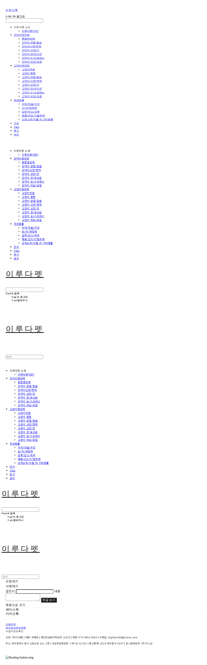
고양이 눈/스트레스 (33, 92)
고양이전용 (28, 69)
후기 (16, 130)
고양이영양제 (22, 65)
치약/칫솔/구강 (31, 104)
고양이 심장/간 (30, 85)
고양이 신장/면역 (32, 81)
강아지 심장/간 (30, 50)
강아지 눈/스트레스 (33, 58)
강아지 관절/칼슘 (32, 42)
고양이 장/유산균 (32, 88)
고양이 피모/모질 (32, 96)
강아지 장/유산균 (32, 54)
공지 (16, 134)
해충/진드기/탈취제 (33, 115)
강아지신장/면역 (31, 46)
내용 (57, 591)
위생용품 (19, 100)
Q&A (16, 127)
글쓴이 (10, 591)
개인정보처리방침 (16, 627)
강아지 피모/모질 (32, 62)
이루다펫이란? (30, 31)
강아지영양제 (22, 35)
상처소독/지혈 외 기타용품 (37, 119)
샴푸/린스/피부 (31, 111)
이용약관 (11, 624)
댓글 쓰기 (49, 599)
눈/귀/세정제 (29, 108)
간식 (16, 123)
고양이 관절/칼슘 (32, 77)
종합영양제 (28, 38)
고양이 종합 (29, 73)
